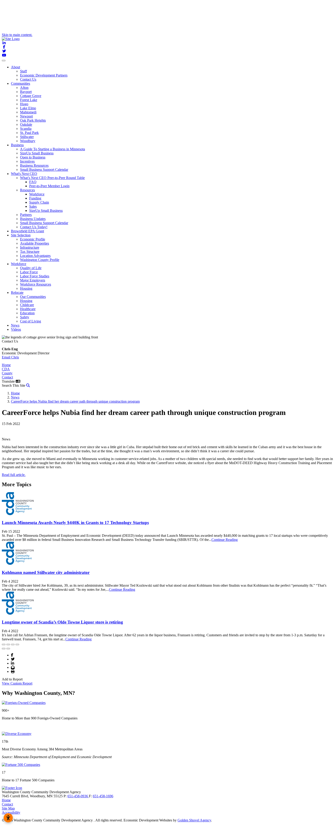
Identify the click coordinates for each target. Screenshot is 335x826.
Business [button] (17, 145)
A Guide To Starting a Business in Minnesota (52, 149)
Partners (26, 215)
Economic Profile (32, 239)
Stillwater (27, 137)
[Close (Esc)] (3, 644)
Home (6, 365)
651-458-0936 (78, 796)
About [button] (15, 67)
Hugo (24, 104)
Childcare (27, 305)
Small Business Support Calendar (44, 169)
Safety (24, 317)
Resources (27, 190)
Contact (7, 377)
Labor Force (29, 272)
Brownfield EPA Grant (27, 231)
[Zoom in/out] (17, 644)
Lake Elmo (28, 108)
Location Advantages (35, 256)
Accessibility (11, 812)
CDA (6, 369)
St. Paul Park (29, 133)
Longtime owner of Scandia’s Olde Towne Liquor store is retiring (62, 622)
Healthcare (28, 309)
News (15, 325)
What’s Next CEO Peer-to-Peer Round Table (52, 178)
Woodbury (27, 141)
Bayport (26, 92)
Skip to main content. (17, 35)
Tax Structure (29, 251)
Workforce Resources (35, 284)
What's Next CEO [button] (24, 174)
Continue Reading (224, 540)
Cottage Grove (30, 96)
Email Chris (10, 357)
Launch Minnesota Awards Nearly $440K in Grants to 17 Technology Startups (75, 522)
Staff (23, 71)
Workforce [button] (18, 264)
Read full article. (14, 475)
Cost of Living (30, 321)
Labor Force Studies (34, 276)
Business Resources (34, 165)
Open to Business (32, 157)
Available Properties (34, 243)
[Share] (8, 644)
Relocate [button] (17, 292)
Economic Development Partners (43, 75)
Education (27, 313)
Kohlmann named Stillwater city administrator (46, 572)
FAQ (32, 182)
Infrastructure (29, 247)
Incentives (27, 161)
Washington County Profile (39, 260)
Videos (16, 329)
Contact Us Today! (33, 227)
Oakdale (26, 124)
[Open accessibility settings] (8, 817)
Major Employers (32, 280)
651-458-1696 (103, 796)
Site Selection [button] (21, 235)
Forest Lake (28, 100)
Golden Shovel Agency (194, 820)
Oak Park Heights (33, 120)
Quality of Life (30, 268)
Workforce (36, 194)
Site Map (8, 808)
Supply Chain (39, 202)
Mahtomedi (28, 112)
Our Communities (33, 297)
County (7, 373)
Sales (33, 206)
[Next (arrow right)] (8, 648)
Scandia (25, 128)
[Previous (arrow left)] (3, 648)
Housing (26, 288)
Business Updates (33, 219)
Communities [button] (20, 83)
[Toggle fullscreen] (13, 644)
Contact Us (28, 79)
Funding (35, 198)
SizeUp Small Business (37, 153)
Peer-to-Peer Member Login (49, 186)
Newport (26, 116)
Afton (24, 88)
